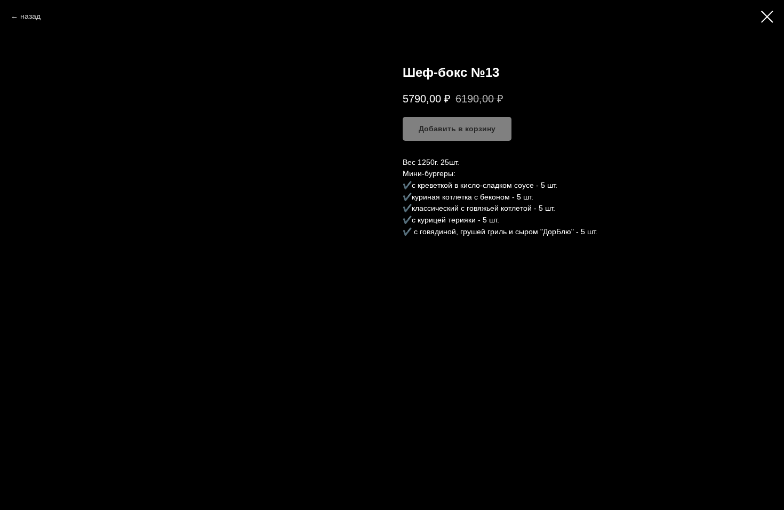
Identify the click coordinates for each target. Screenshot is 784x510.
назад (30, 16)
